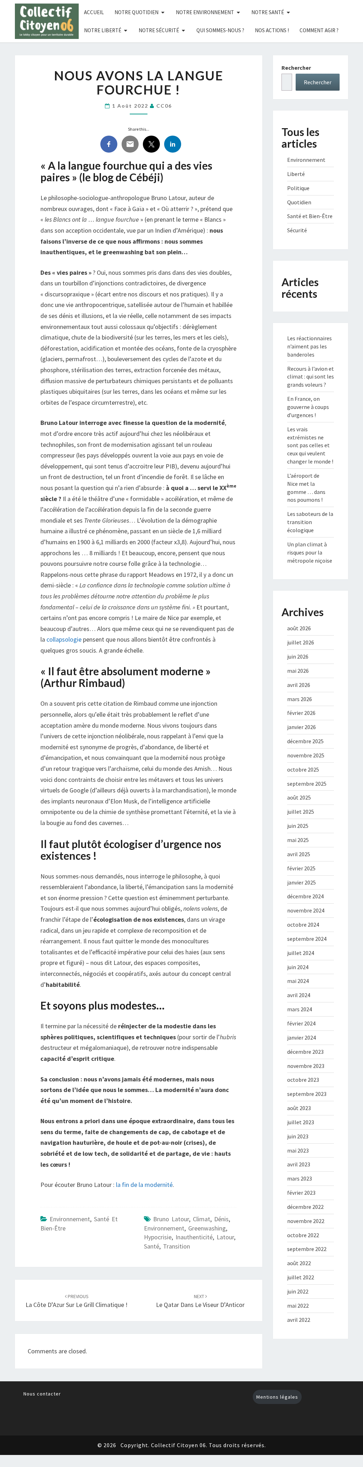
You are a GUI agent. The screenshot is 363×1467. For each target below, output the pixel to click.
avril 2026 (298, 684)
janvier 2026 (301, 726)
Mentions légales (277, 1397)
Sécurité (297, 230)
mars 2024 (299, 1009)
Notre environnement (205, 12)
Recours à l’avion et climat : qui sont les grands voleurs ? (310, 376)
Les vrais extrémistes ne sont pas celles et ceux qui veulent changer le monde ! (310, 445)
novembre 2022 (305, 1220)
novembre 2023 (305, 1065)
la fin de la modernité (144, 1185)
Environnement (70, 1219)
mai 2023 (298, 1150)
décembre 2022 (305, 1206)
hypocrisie (158, 1237)
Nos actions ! (272, 30)
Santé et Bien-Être (310, 216)
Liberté (296, 173)
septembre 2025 (306, 783)
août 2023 (299, 1107)
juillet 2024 (300, 952)
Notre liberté (102, 30)
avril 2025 (298, 854)
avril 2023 (298, 1164)
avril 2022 (298, 1319)
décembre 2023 (305, 1051)
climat (201, 1219)
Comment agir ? (319, 30)
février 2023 (301, 1192)
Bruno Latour (171, 1219)
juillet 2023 (300, 1122)
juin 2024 (297, 967)
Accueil (94, 12)
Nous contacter (42, 1394)
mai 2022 (298, 1305)
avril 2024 (298, 995)
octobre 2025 (303, 769)
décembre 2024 (305, 896)
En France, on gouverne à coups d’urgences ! (308, 407)
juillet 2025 (300, 811)
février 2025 (301, 868)
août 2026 (299, 628)
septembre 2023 (306, 1093)
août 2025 (299, 797)
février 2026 (301, 712)
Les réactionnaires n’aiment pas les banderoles (309, 346)
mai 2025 (298, 839)
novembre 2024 (305, 910)
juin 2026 (297, 656)
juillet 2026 (300, 642)
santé (151, 1246)
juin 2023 (297, 1136)
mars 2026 (299, 699)
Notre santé (267, 12)
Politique (298, 188)
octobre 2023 (303, 1079)
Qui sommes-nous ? (220, 30)
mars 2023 (299, 1178)
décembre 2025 (305, 741)
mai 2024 (298, 980)
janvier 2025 (301, 882)
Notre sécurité (159, 30)
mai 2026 (298, 670)
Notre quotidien (136, 12)
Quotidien (299, 202)
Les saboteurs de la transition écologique (310, 522)
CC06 (164, 106)
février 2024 (301, 1023)
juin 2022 (297, 1291)
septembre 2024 (306, 938)
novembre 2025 (305, 755)
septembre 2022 (306, 1248)
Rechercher (296, 67)
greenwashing (207, 1228)
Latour (225, 1237)
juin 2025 (297, 825)
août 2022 (299, 1263)
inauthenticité (194, 1237)
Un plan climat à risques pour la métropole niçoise (309, 552)
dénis (221, 1219)
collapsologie (64, 639)
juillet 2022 (300, 1277)
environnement (164, 1228)
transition (176, 1246)
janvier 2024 (301, 1037)
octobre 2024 (303, 924)
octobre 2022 (303, 1235)
